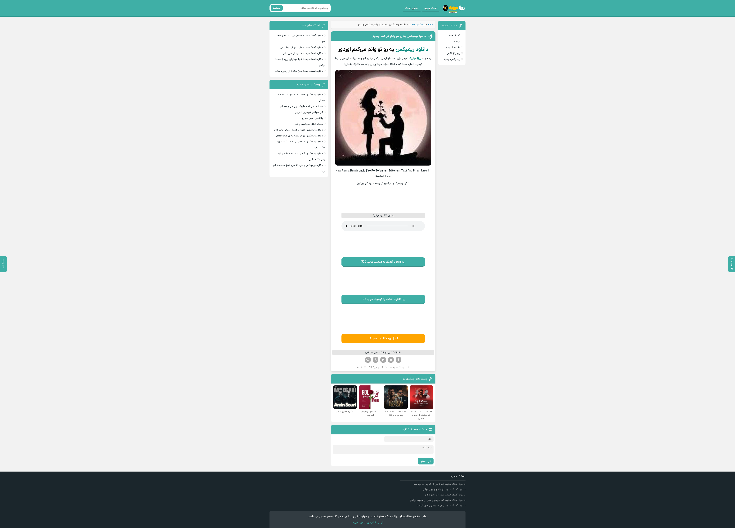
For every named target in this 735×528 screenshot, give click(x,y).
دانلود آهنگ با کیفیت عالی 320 (381, 262)
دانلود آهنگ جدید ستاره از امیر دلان (303, 53)
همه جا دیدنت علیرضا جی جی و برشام (301, 106)
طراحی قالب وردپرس (372, 522)
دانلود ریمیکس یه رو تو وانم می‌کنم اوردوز (399, 36)
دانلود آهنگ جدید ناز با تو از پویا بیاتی (301, 47)
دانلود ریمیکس (412, 49)
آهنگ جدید (430, 8)
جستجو (277, 8)
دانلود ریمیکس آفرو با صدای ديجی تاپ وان (298, 130)
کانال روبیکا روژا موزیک (383, 338)
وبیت (354, 522)
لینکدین (383, 360)
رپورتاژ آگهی (453, 53)
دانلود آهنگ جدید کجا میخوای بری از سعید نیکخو (438, 500)
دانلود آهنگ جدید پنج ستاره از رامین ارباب (299, 71)
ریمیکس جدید (417, 24)
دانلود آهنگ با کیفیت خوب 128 (381, 299)
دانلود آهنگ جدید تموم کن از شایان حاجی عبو (439, 484)
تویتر (391, 360)
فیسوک (398, 360)
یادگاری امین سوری (312, 118)
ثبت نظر (426, 461)
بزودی (456, 41)
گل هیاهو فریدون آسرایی (309, 112)
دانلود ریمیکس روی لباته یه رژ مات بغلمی (299, 136)
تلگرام (368, 360)
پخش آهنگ (412, 8)
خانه (430, 24)
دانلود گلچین (452, 47)
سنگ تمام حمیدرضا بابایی (308, 124)
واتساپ (375, 360)
